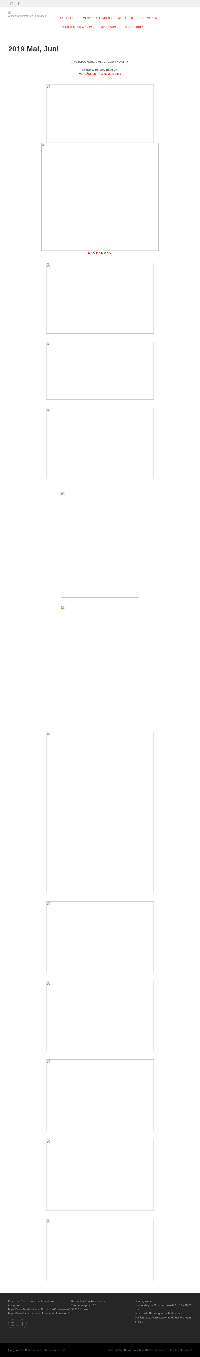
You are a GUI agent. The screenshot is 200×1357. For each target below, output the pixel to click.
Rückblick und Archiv (76, 27)
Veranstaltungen (96, 18)
